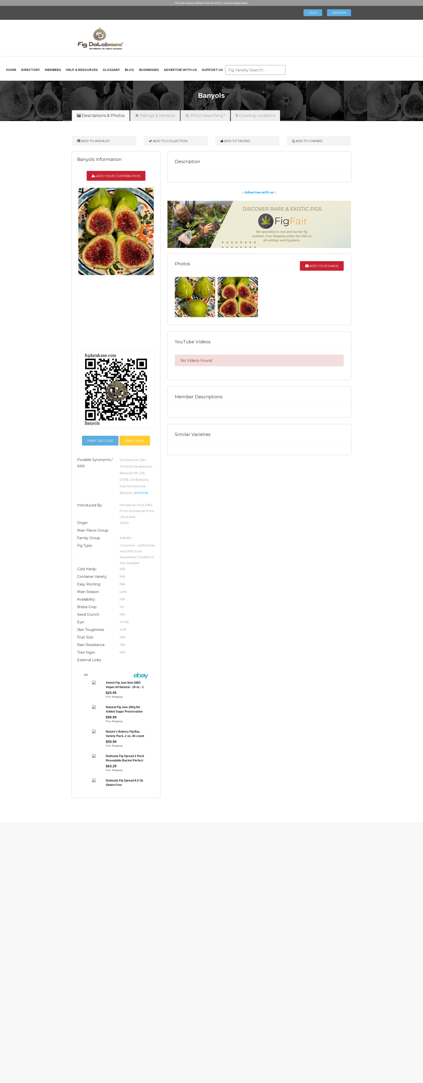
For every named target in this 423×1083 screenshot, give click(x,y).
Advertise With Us (180, 70)
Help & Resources (82, 70)
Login (313, 12)
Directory (30, 70)
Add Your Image (324, 266)
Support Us (212, 70)
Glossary (111, 70)
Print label (135, 441)
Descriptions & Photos (103, 115)
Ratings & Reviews (157, 115)
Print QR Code (100, 441)
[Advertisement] (234, 37)
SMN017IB (141, 493)
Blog (129, 70)
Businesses (149, 70)
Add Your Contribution (117, 176)
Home (11, 70)
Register (339, 12)
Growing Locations (256, 115)
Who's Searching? (207, 115)
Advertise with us (259, 192)
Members (53, 70)
